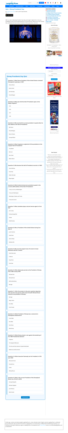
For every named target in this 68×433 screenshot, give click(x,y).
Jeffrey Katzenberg (12, 281)
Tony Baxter (11, 148)
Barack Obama (12, 134)
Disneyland (11, 6)
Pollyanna (11, 339)
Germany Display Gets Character (54, 15)
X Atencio (11, 256)
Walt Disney (11, 328)
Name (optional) (54, 69)
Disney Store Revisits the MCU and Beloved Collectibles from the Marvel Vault (54, 171)
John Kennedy (12, 91)
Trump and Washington (13, 193)
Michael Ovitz (11, 274)
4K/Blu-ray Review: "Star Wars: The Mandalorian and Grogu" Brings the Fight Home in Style (54, 162)
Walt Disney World (19, 6)
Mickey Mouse (12, 370)
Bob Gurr (11, 152)
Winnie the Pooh (12, 360)
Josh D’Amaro (11, 388)
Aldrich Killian (11, 238)
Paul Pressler (11, 307)
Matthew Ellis (11, 242)
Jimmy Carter (11, 88)
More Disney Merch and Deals (54, 48)
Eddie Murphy (12, 220)
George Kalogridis (12, 382)
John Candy (11, 210)
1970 (10, 116)
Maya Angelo (11, 178)
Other (27, 6)
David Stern (11, 235)
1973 (10, 109)
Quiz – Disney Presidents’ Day (15, 9)
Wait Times (32, 6)
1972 (10, 106)
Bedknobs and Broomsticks (14, 349)
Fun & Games (47, 6)
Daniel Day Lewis (12, 253)
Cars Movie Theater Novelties (53, 14)
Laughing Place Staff (11, 11)
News (53, 6)
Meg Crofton (11, 300)
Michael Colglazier (12, 385)
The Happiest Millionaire (14, 343)
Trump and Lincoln (12, 199)
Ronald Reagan (12, 95)
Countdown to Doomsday (52, 17)
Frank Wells (11, 318)
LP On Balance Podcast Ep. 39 (53, 18)
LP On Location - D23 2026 (52, 20)
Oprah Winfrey (12, 168)
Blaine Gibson (12, 158)
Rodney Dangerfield (13, 214)
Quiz (8, 13)
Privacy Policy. (42, 425)
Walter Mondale (12, 175)
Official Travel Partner (54, 64)
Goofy (10, 367)
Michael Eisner (12, 277)
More (58, 6)
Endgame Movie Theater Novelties (54, 13)
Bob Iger (10, 284)
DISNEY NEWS (48, 21)
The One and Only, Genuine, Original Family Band (19, 346)
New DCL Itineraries (51, 11)
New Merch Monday (51, 10)
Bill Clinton (11, 127)
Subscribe (41, 2)
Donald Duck (11, 364)
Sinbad (10, 217)
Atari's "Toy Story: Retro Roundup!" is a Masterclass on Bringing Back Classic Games (54, 167)
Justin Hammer (12, 232)
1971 (10, 112)
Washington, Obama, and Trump (15, 196)
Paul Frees (11, 171)
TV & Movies (39, 6)
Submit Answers (25, 397)
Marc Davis (11, 155)
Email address (54, 73)
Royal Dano (11, 260)
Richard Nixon (12, 84)
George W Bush (12, 137)
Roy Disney (11, 325)
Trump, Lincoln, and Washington (15, 189)
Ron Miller (11, 303)
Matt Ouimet (11, 392)
